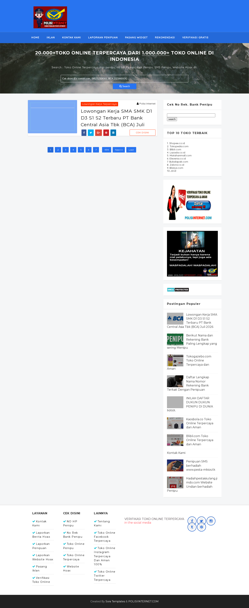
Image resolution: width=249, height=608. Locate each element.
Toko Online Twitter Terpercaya (105, 576)
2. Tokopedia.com (177, 146)
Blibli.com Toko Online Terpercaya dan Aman (199, 440)
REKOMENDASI (165, 37)
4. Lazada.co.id (176, 152)
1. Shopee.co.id (176, 143)
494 (106, 149)
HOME (35, 37)
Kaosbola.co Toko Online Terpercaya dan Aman (199, 423)
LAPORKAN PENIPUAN (103, 37)
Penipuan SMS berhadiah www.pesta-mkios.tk (200, 465)
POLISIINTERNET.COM (143, 601)
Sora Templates (115, 601)
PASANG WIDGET (136, 37)
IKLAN (51, 37)
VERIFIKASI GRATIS (195, 37)
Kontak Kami (176, 453)
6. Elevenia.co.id (176, 158)
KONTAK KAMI (71, 37)
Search (126, 86)
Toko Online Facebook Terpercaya (105, 537)
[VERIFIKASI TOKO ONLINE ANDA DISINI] (190, 201)
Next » (118, 149)
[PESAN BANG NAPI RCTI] (192, 253)
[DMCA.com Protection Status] (178, 289)
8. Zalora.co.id (175, 164)
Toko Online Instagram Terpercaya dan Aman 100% (105, 556)
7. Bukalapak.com (177, 161)
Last (131, 149)
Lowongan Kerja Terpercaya (99, 104)
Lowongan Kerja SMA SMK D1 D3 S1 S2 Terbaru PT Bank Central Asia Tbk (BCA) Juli (116, 117)
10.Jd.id (171, 170)
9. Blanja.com (175, 167)
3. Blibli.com (174, 149)
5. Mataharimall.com (179, 155)
